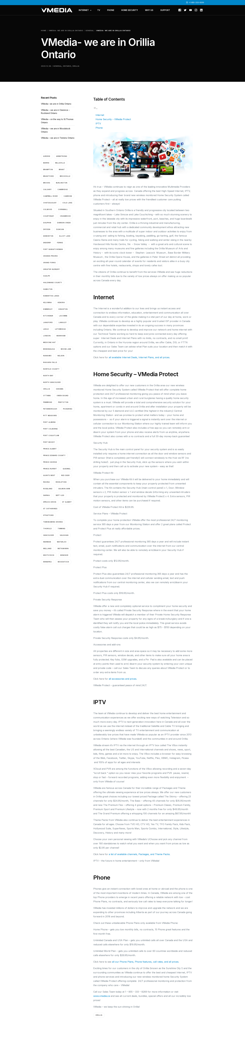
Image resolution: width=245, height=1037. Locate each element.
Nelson (61, 356)
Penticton (63, 402)
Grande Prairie (50, 256)
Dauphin (47, 223)
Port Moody (49, 442)
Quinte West (49, 475)
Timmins (61, 528)
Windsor (64, 555)
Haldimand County (52, 282)
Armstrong (61, 156)
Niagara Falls (50, 362)
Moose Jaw (66, 349)
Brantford (48, 176)
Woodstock (63, 562)
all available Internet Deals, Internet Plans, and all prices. (139, 357)
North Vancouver (52, 382)
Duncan (60, 229)
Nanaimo (47, 356)
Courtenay (48, 216)
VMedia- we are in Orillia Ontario (56, 104)
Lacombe (63, 316)
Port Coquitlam (51, 435)
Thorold (47, 528)
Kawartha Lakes (51, 296)
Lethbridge (60, 329)
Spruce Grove (49, 502)
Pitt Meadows (50, 415)
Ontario (67, 66)
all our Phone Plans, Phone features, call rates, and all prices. (145, 961)
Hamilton (47, 289)
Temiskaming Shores (53, 522)
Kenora (61, 302)
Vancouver (48, 535)
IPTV (98, 123)
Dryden (46, 229)
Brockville (65, 176)
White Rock (48, 555)
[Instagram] (196, 9)
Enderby (47, 242)
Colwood (47, 209)
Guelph (46, 276)
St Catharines (50, 508)
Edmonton (48, 236)
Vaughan (64, 535)
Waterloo (61, 542)
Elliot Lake (64, 236)
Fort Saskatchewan (53, 249)
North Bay (48, 375)
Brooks (46, 183)
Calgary (47, 189)
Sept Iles (60, 495)
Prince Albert (50, 449)
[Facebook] (179, 9)
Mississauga (49, 349)
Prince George (50, 462)
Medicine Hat (49, 342)
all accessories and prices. (123, 678)
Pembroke (47, 402)
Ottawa (47, 395)
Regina (46, 482)
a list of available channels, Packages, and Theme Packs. (139, 854)
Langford (48, 322)
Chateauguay (50, 203)
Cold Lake (67, 203)
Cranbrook (65, 216)
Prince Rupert (50, 469)
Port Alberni (49, 422)
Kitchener (48, 316)
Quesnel (67, 469)
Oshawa (59, 389)
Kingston (63, 309)
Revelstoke (61, 482)
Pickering (67, 409)
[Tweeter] (185, 9)
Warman (47, 542)
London (47, 336)
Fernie (60, 242)
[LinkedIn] (201, 9)
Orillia (75, 66)
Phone (99, 127)
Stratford (48, 515)
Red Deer (65, 475)
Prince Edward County (54, 455)
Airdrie (46, 156)
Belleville (60, 163)
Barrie (46, 163)
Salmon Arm (64, 488)
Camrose (68, 196)
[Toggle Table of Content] (95, 108)
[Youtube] (190, 9)
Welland (47, 548)
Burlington (61, 183)
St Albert (67, 502)
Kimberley (48, 309)
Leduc (46, 329)
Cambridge (63, 189)
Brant (62, 169)
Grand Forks (49, 262)
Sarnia (46, 495)
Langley (63, 322)
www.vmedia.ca (101, 996)
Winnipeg (47, 562)
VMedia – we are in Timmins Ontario (57, 138)
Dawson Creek (64, 223)
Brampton (48, 169)
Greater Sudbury (51, 269)
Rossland (47, 488)
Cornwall (63, 209)
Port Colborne (50, 429)
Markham (61, 336)
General (57, 66)
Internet (100, 115)
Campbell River (50, 196)
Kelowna (47, 302)
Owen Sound (62, 395)
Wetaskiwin (63, 548)
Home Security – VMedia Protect (113, 119)
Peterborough (50, 409)
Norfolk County (51, 369)
